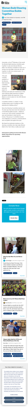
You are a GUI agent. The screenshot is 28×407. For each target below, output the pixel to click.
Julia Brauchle (9, 302)
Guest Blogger (9, 260)
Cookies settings (14, 394)
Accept (14, 398)
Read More (22, 275)
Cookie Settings (5, 405)
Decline (14, 401)
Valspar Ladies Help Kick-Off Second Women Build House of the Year (12, 340)
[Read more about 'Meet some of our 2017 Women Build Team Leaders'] (14, 288)
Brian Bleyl (5, 343)
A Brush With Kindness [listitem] (17, 354)
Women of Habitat (6, 22)
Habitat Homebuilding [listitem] (17, 356)
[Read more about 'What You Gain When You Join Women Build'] (14, 245)
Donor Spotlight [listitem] (7, 354)
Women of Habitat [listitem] (8, 273)
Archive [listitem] (15, 273)
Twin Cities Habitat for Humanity (12, 17)
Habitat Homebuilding (16, 22)
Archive (4, 24)
